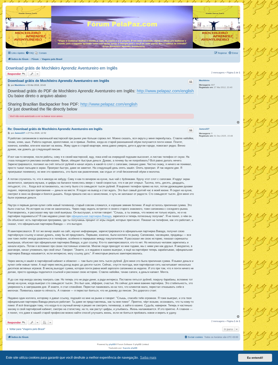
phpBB (112, 344)
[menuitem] (30, 53)
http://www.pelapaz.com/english (165, 91)
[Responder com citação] (190, 81)
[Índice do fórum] (8, 7)
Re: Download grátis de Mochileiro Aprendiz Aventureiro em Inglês (55, 129)
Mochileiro (204, 80)
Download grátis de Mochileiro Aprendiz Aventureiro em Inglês (61, 68)
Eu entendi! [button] (255, 357)
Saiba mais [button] (148, 357)
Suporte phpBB (130, 348)
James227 (204, 129)
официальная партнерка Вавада (91, 216)
